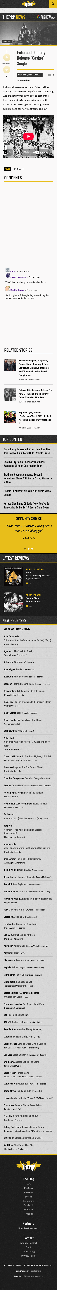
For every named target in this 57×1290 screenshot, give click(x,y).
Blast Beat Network (28, 1228)
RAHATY (7, 1022)
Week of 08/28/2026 (17, 629)
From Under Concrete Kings (17, 803)
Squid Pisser (10, 1072)
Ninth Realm (10, 981)
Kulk (6, 909)
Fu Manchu (9, 814)
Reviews (28, 1188)
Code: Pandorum (12, 720)
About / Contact (28, 1242)
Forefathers (35, 1270)
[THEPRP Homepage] (28, 4)
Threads (28, 1213)
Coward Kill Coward (13, 756)
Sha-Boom (9, 1061)
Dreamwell (9, 767)
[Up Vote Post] (6, 57)
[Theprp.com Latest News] (28, 1166)
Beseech (8, 683)
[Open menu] (4, 4)
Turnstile (8, 1116)
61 (30, 606)
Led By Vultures (11, 934)
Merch (28, 1196)
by (23, 80)
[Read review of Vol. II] (13, 576)
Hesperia (8, 825)
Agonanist (8, 651)
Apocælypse (10, 669)
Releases (28, 1192)
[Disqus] (28, 226)
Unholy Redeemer (12, 1127)
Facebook (28, 1205)
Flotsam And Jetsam (14, 792)
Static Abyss (10, 1090)
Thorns (7, 1098)
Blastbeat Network (34, 1276)
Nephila (7, 967)
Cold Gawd (9, 730)
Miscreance (9, 960)
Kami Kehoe (10, 891)
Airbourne (8, 662)
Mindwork (8, 952)
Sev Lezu (8, 1054)
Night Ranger (10, 974)
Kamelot (8, 884)
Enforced (19, 168)
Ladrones (8, 916)
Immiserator (10, 858)
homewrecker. (11, 844)
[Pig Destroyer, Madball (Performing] (10, 417)
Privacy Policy (28, 1255)
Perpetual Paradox (13, 1004)
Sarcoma (8, 1036)
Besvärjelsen (10, 691)
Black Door (9, 701)
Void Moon (9, 1145)
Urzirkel (8, 1137)
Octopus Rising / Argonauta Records (21, 992)
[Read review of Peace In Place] (13, 602)
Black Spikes (10, 712)
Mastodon (8, 945)
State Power (10, 1083)
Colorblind (9, 738)
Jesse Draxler (10, 877)
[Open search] (53, 4)
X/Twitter (29, 1209)
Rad (5, 1014)
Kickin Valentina (12, 898)
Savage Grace (10, 1043)
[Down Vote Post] (6, 69)
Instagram (28, 1200)
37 (30, 583)
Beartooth (8, 676)
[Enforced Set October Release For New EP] (10, 394)
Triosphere (9, 1105)
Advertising (28, 1251)
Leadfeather (10, 924)
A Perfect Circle (11, 636)
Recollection (10, 1029)
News (28, 1183)
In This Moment (11, 869)
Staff (28, 1247)
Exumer (7, 785)
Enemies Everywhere (14, 778)
